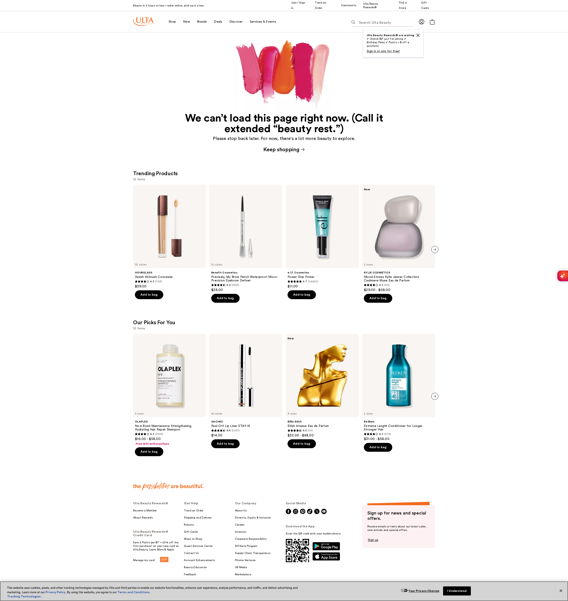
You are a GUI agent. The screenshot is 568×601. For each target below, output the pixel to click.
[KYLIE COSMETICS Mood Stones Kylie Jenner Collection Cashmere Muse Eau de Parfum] (398, 238)
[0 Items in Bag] (432, 22)
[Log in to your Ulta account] (421, 21)
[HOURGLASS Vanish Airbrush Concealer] (169, 237)
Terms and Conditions (133, 592)
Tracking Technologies (24, 596)
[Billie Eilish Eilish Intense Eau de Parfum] (322, 386)
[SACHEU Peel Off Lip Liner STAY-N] (245, 386)
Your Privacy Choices (423, 590)
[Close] (561, 590)
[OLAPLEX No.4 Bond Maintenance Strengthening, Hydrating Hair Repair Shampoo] (169, 390)
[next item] (434, 249)
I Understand (457, 590)
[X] (418, 35)
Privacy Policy (55, 592)
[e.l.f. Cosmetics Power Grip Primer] (322, 237)
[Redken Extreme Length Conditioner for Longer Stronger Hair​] (398, 387)
